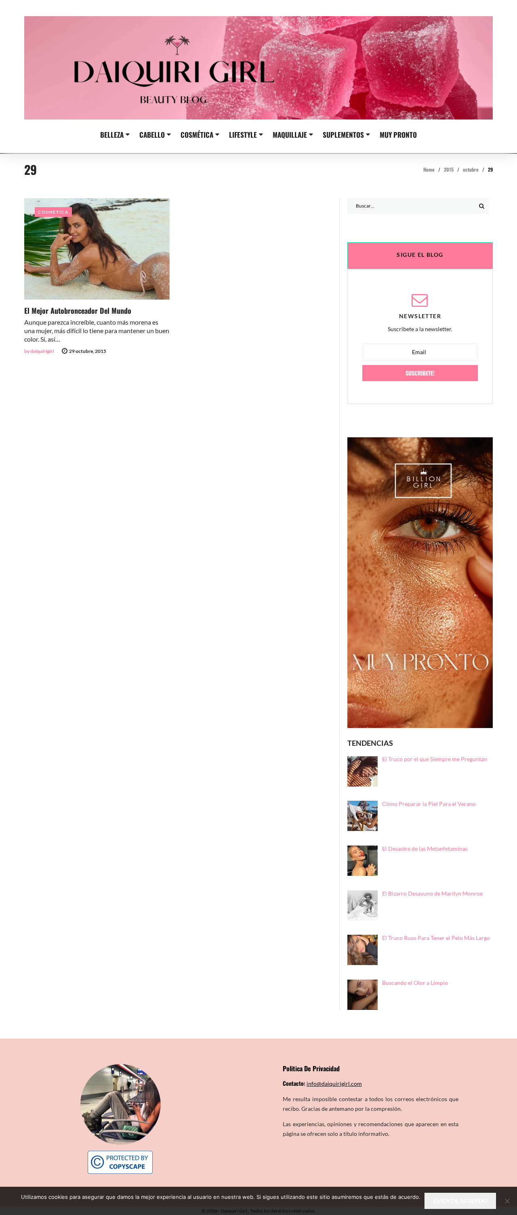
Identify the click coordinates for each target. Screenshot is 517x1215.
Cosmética (197, 134)
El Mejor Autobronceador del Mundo (77, 310)
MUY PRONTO (398, 134)
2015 (449, 169)
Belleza (112, 134)
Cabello (152, 134)
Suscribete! (420, 373)
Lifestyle (243, 134)
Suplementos (343, 134)
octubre (471, 169)
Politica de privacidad (311, 1068)
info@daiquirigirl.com (334, 1083)
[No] (507, 1201)
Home (429, 169)
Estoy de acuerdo (460, 1200)
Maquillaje (290, 134)
